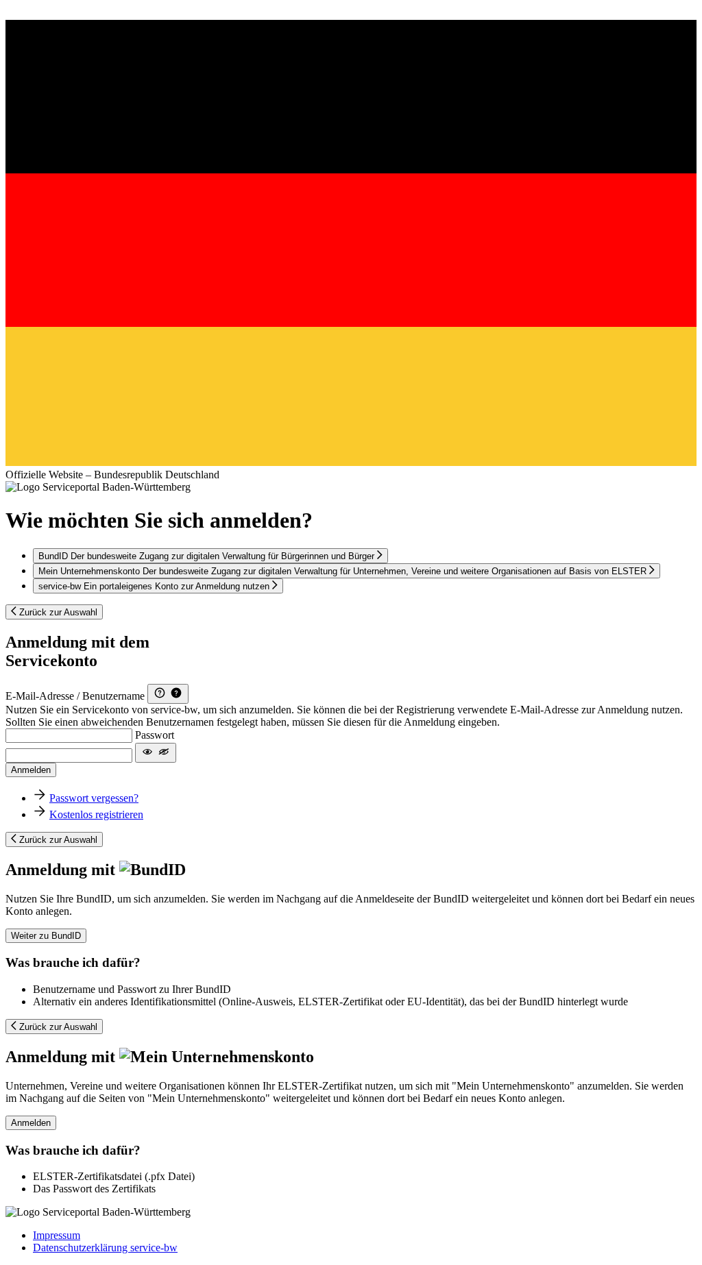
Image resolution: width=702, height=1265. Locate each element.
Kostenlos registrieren (96, 814)
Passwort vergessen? (93, 798)
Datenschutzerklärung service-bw (105, 1247)
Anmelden (31, 770)
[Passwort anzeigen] (155, 753)
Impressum (56, 1235)
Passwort (154, 735)
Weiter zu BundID (46, 936)
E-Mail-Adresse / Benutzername (75, 696)
